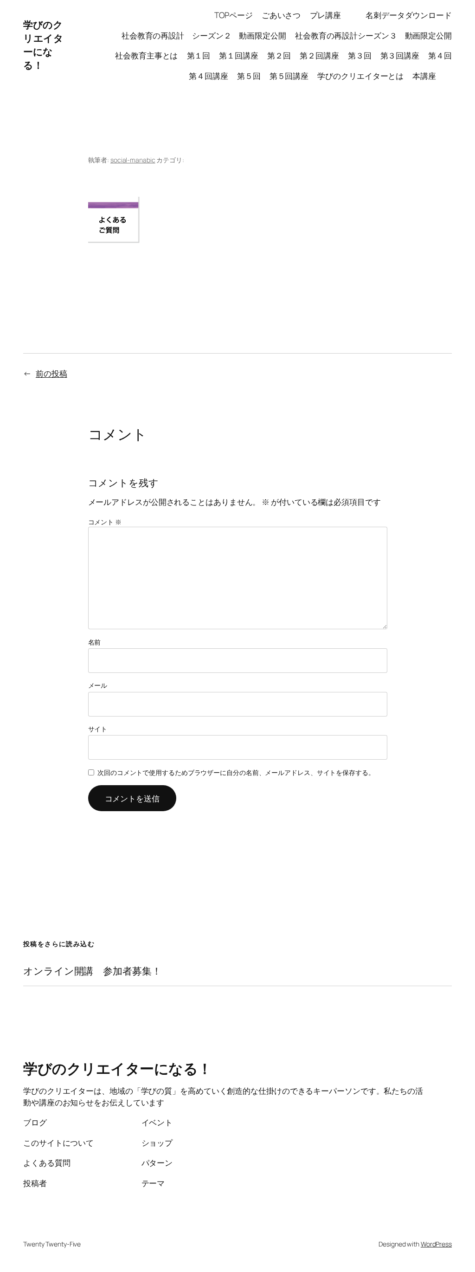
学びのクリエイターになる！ (43, 44)
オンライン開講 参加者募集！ (92, 971)
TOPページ (233, 14)
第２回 (279, 55)
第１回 (199, 55)
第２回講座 (319, 55)
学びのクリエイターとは (360, 75)
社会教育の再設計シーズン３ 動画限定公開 (373, 35)
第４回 (440, 55)
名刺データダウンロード (409, 14)
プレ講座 (333, 14)
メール (98, 685)
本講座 (432, 75)
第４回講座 (208, 75)
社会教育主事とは (146, 55)
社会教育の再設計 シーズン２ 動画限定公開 (204, 35)
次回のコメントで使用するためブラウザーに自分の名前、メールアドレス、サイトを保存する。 (236, 772)
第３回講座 (400, 55)
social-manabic (132, 159)
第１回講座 (238, 55)
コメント (105, 521)
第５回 (249, 75)
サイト (98, 728)
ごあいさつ (281, 14)
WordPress (436, 1244)
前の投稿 (51, 373)
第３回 (360, 55)
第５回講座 (289, 75)
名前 (94, 642)
